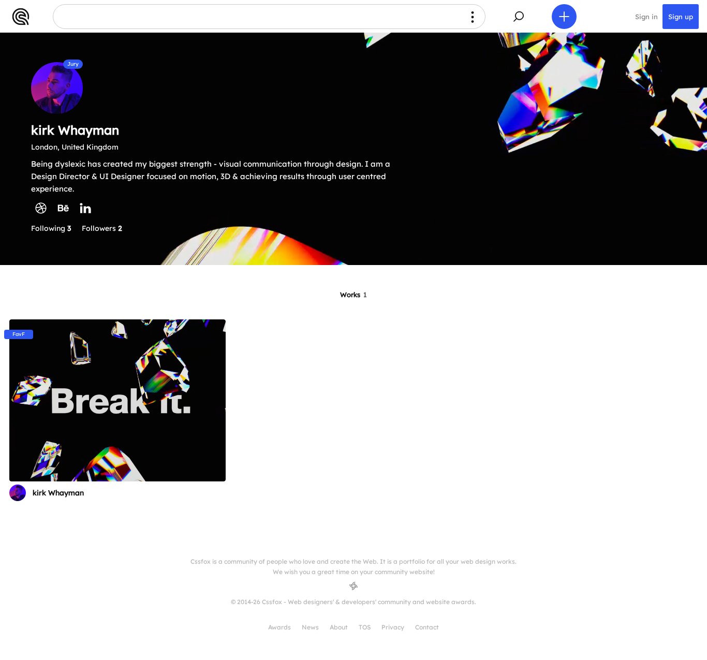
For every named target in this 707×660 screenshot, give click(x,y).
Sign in (646, 16)
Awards (279, 627)
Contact (427, 627)
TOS (365, 627)
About (339, 627)
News (310, 627)
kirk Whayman (58, 492)
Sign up (680, 16)
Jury (73, 64)
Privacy (392, 627)
